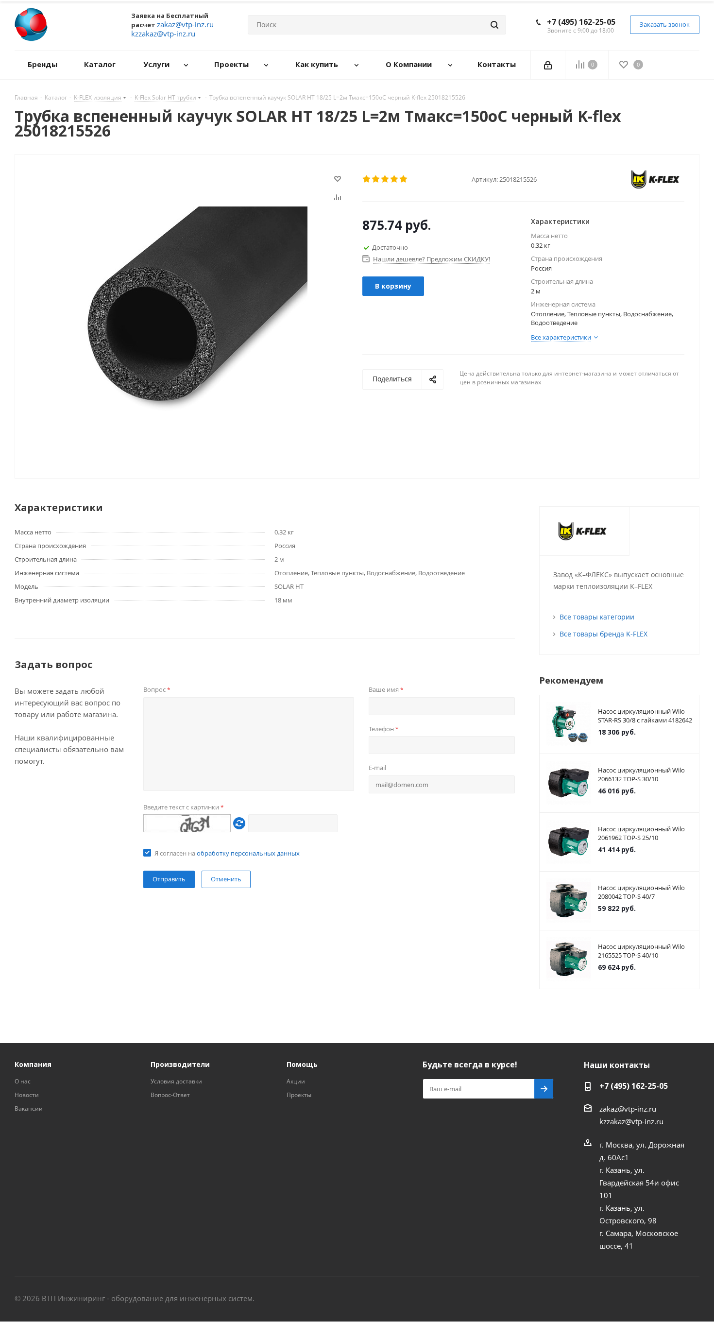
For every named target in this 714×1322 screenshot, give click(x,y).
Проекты (299, 1095)
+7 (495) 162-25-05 (581, 22)
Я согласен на (227, 853)
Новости (27, 1095)
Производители (180, 1064)
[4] (394, 179)
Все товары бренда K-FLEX (603, 633)
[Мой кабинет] (548, 65)
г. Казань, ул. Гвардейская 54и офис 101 (639, 1182)
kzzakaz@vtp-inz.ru (631, 1121)
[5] (403, 179)
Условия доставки (176, 1081)
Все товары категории (597, 616)
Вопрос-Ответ (170, 1095)
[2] (376, 179)
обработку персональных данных (248, 853)
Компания (33, 1064)
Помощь (302, 1064)
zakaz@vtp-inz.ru (627, 1109)
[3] (385, 179)
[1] (367, 179)
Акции (296, 1081)
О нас (23, 1081)
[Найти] (494, 24)
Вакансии (29, 1108)
